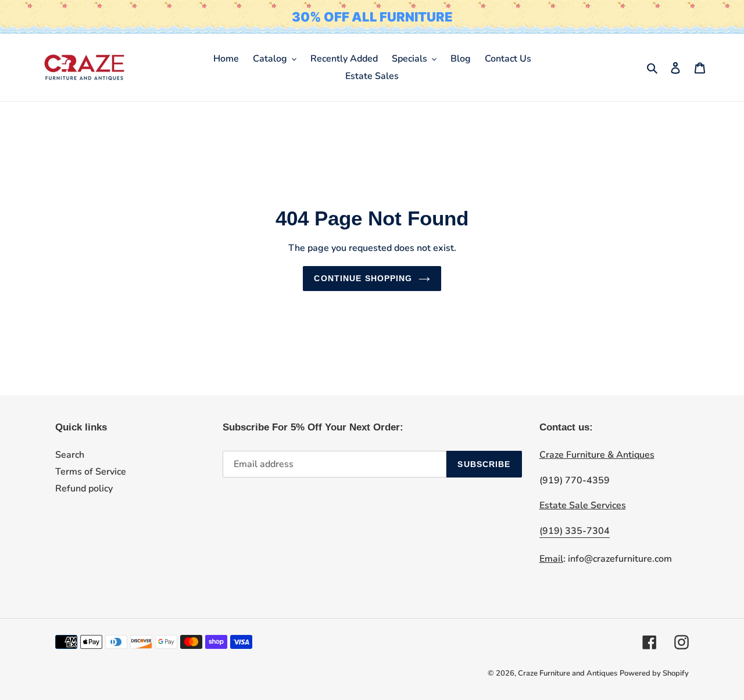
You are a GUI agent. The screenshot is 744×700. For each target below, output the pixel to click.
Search (69, 454)
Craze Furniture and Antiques (567, 673)
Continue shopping (363, 278)
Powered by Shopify (654, 673)
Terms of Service (90, 471)
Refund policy (84, 488)
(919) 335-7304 (574, 531)
